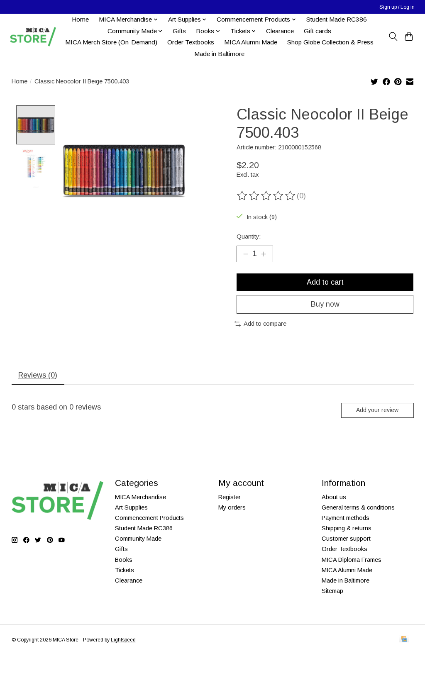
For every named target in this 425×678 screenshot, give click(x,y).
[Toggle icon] (393, 36)
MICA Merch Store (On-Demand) (111, 42)
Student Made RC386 (336, 19)
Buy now (325, 304)
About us (334, 497)
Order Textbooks (190, 42)
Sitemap (332, 591)
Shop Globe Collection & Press (330, 42)
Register (229, 497)
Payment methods (345, 518)
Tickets (124, 570)
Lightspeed (123, 640)
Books (123, 559)
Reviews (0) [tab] (37, 375)
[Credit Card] (404, 640)
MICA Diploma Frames (351, 559)
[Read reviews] (267, 195)
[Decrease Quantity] (246, 254)
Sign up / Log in (397, 7)
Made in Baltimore (219, 53)
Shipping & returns (346, 528)
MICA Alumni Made (250, 42)
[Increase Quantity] (263, 254)
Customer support (346, 538)
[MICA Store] (33, 36)
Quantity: (249, 236)
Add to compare (265, 323)
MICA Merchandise (140, 497)
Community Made (138, 538)
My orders (232, 507)
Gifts (179, 30)
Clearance (280, 30)
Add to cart (325, 282)
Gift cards (317, 30)
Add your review (377, 410)
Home (80, 19)
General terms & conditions (358, 507)
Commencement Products (149, 518)
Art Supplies (131, 507)
